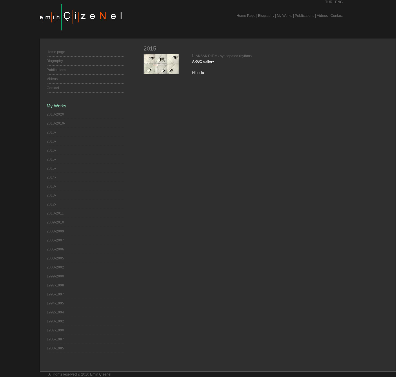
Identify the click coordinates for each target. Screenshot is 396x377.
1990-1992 (55, 321)
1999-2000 (55, 276)
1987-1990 (55, 330)
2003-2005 (55, 258)
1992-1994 (55, 312)
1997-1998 (55, 285)
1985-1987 (55, 339)
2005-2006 (55, 249)
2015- (51, 159)
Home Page (246, 16)
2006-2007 (55, 240)
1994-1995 (55, 303)
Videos (322, 16)
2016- (51, 132)
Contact (336, 16)
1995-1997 (55, 294)
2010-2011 (55, 213)
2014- (51, 177)
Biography (266, 16)
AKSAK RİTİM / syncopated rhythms (224, 56)
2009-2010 (55, 222)
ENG (339, 2)
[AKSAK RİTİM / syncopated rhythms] (161, 73)
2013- (51, 186)
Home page (56, 52)
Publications (304, 16)
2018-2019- (56, 123)
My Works (284, 16)
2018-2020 (55, 114)
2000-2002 (55, 267)
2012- (51, 204)
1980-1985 (55, 348)
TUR (329, 2)
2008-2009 (55, 231)
